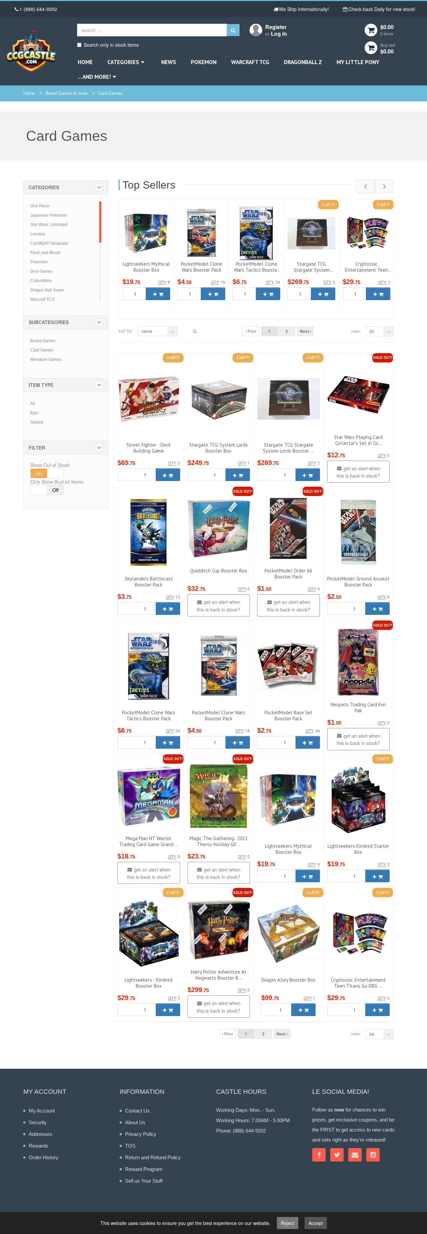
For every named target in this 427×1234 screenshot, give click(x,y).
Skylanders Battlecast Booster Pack (149, 581)
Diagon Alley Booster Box (288, 980)
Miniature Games (45, 359)
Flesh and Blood (45, 252)
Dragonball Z (303, 62)
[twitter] (337, 1155)
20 (371, 331)
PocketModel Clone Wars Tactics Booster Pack (256, 270)
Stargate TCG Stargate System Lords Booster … (312, 270)
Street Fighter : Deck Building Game (148, 448)
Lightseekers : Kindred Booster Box (148, 983)
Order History (43, 1157)
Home (85, 62)
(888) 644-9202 (249, 1131)
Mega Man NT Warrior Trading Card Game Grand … (148, 841)
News (168, 62)
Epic (34, 413)
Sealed (36, 422)
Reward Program (143, 1169)
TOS (130, 1146)
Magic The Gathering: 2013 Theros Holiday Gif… (218, 841)
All (32, 403)
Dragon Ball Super (47, 290)
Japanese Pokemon (48, 215)
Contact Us (137, 1111)
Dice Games (41, 271)
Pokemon (204, 62)
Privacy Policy (140, 1134)
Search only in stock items (111, 44)
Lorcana (37, 234)
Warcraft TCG (250, 62)
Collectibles (41, 280)
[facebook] (319, 1155)
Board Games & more (66, 93)
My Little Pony (358, 62)
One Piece (39, 206)
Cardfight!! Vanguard (49, 243)
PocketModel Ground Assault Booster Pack (358, 581)
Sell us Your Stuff (143, 1181)
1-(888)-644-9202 (38, 9)
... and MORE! (94, 76)
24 (371, 1034)
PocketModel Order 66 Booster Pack (288, 573)
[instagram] (373, 1155)
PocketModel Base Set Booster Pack (289, 715)
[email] (355, 1155)
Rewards (38, 1146)
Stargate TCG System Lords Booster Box (218, 448)
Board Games (42, 340)
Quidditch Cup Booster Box (218, 570)
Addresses (40, 1134)
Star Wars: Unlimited (48, 224)
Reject (287, 1223)
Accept (316, 1223)
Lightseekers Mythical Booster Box (146, 267)
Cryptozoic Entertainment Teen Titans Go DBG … (366, 270)
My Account (42, 1111)
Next (305, 331)
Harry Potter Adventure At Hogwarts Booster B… (219, 975)
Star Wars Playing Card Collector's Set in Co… (358, 440)
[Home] (31, 51)
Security (38, 1122)
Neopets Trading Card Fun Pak (358, 707)
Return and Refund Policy (153, 1157)
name (146, 331)
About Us (135, 1122)
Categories (123, 62)
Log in (279, 33)
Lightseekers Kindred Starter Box (358, 849)
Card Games (110, 93)
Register (276, 27)
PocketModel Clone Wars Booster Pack (201, 267)
